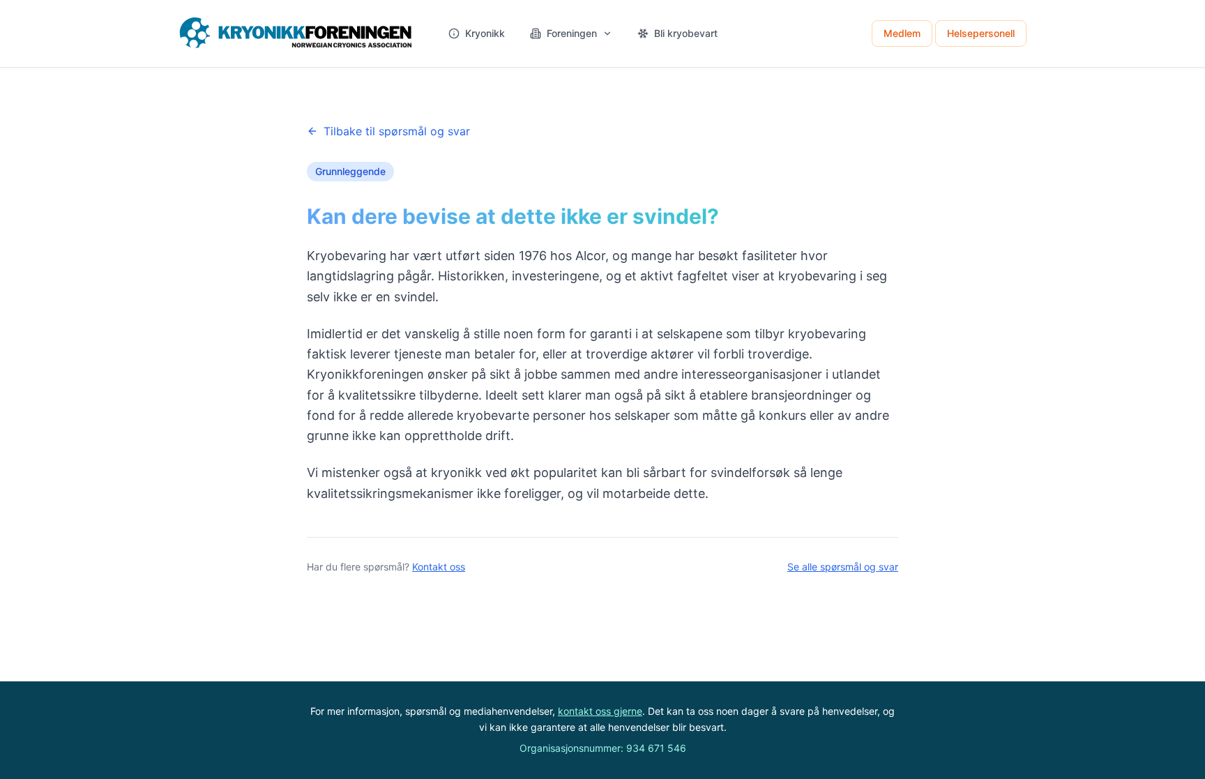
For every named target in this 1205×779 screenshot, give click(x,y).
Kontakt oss (438, 567)
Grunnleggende (350, 171)
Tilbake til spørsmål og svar (397, 131)
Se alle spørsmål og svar (842, 567)
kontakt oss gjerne (600, 711)
